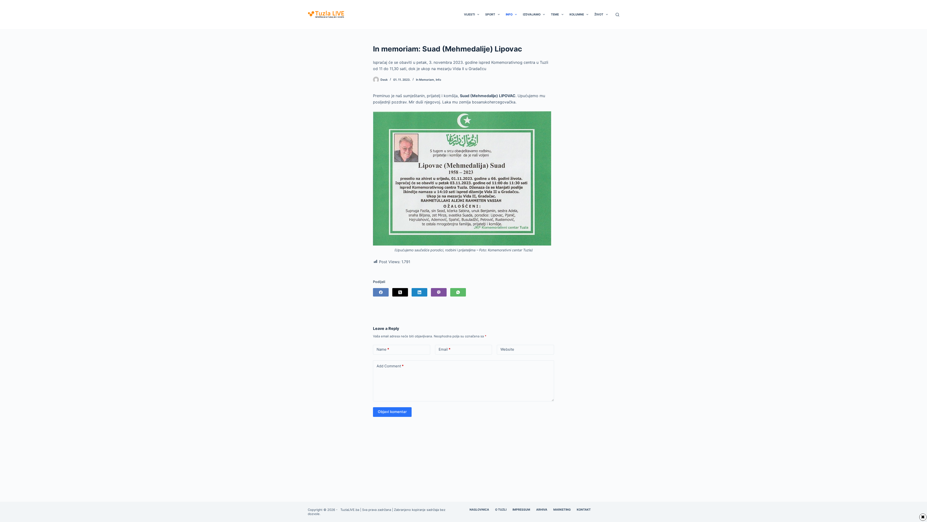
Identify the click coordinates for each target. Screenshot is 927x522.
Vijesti (469, 14)
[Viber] (439, 292)
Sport (490, 14)
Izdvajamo (532, 14)
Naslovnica (479, 509)
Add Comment (390, 366)
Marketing (562, 509)
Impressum (521, 509)
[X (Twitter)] (400, 292)
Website (507, 349)
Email (444, 349)
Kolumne (576, 14)
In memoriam (425, 79)
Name (383, 349)
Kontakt (584, 509)
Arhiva (541, 509)
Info (509, 14)
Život (598, 14)
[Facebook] (381, 292)
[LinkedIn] (419, 292)
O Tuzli (500, 509)
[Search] (617, 14)
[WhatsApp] (458, 292)
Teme (555, 14)
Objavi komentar (392, 411)
